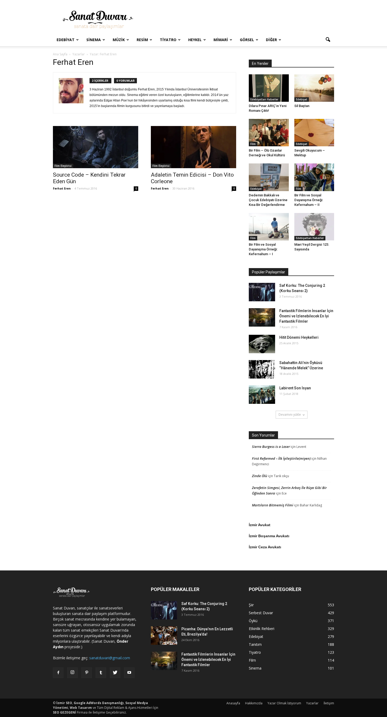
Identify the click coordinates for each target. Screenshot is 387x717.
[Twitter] (115, 672)
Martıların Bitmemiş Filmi (272, 505)
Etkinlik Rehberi (261, 628)
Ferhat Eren (62, 188)
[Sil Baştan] (314, 88)
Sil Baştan (301, 106)
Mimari (221, 39)
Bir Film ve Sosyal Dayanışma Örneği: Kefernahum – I (263, 249)
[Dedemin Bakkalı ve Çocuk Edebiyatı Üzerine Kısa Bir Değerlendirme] (269, 177)
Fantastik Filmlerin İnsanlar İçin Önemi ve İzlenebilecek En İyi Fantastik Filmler (306, 316)
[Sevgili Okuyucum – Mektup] (314, 132)
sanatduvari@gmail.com (109, 657)
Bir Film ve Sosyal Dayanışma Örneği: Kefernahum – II (308, 200)
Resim (142, 39)
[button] (327, 39)
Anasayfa (233, 703)
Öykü (253, 620)
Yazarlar (312, 703)
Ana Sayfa (60, 54)
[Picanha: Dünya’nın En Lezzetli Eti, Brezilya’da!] (164, 635)
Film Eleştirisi (63, 166)
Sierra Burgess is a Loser (271, 446)
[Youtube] (129, 672)
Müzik (119, 39)
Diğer (271, 39)
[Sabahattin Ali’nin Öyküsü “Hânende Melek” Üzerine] (262, 369)
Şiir (251, 604)
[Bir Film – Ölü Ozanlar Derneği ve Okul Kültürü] (269, 132)
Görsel (247, 39)
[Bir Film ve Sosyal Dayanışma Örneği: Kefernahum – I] (269, 226)
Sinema (93, 39)
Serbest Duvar (261, 612)
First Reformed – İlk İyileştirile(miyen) (281, 458)
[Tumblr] (101, 672)
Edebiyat (66, 39)
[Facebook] (58, 672)
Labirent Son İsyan (295, 388)
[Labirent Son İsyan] (262, 394)
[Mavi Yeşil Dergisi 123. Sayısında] (314, 226)
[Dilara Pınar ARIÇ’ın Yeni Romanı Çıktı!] (269, 88)
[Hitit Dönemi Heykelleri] (262, 344)
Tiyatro (168, 39)
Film (253, 144)
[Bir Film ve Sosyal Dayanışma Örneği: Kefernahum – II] (314, 177)
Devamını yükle (290, 414)
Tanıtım (255, 644)
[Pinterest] (86, 672)
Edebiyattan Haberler (264, 99)
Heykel (195, 39)
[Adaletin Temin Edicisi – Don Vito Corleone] (193, 147)
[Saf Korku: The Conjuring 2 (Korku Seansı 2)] (262, 292)
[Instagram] (72, 672)
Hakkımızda (253, 703)
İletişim (329, 703)
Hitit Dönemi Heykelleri (299, 337)
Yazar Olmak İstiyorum (284, 703)
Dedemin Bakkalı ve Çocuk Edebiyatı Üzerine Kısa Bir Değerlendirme (268, 200)
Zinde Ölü (259, 475)
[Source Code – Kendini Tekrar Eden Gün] (95, 147)
